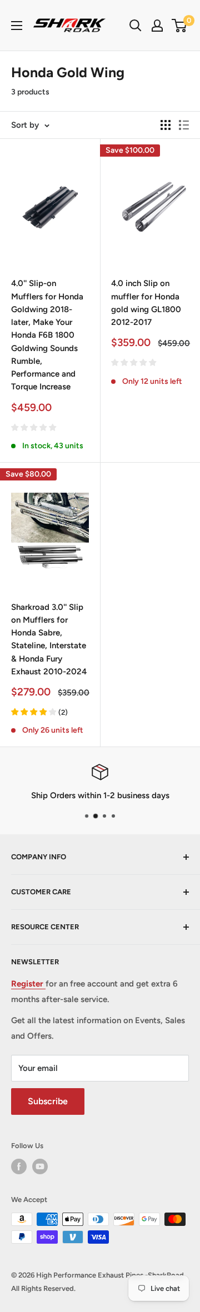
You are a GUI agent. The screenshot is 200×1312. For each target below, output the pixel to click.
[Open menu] (16, 25)
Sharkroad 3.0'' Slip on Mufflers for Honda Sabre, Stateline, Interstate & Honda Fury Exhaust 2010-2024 (49, 639)
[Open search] (135, 25)
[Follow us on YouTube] (40, 1166)
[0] (180, 25)
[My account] (157, 25)
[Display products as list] (184, 125)
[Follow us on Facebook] (19, 1166)
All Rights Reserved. (43, 1288)
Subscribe (48, 1101)
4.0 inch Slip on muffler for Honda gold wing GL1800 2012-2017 (146, 302)
